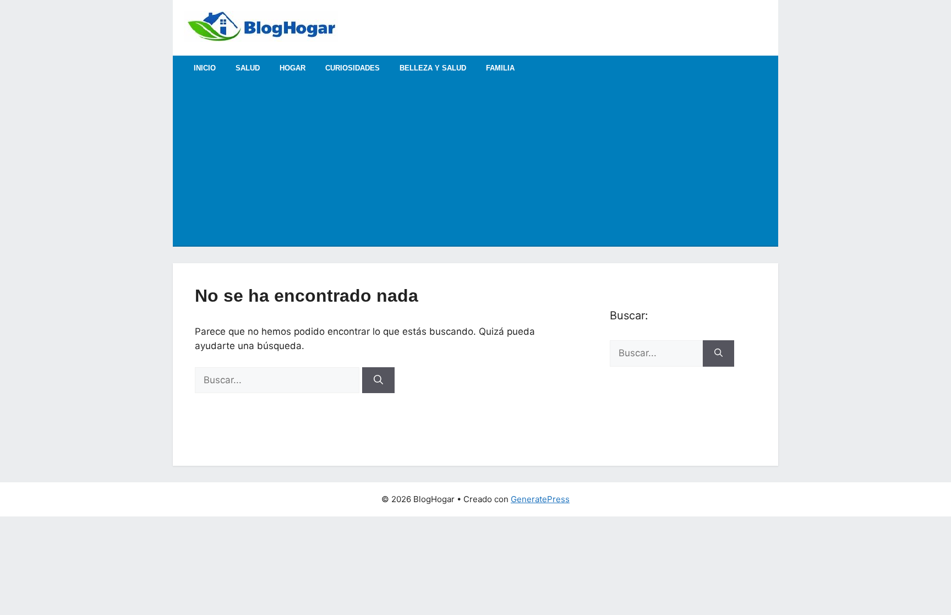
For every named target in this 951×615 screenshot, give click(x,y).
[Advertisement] (475, 163)
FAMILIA (500, 68)
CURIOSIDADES (352, 68)
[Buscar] (378, 380)
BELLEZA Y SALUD (433, 68)
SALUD (248, 68)
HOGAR (292, 68)
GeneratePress (540, 499)
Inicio (205, 68)
